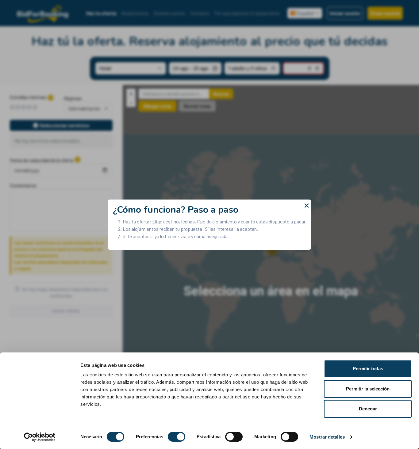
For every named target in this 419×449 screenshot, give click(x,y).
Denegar (368, 408)
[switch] (176, 437)
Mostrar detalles (327, 436)
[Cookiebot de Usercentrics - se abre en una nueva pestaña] (40, 437)
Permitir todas (368, 368)
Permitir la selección (368, 388)
